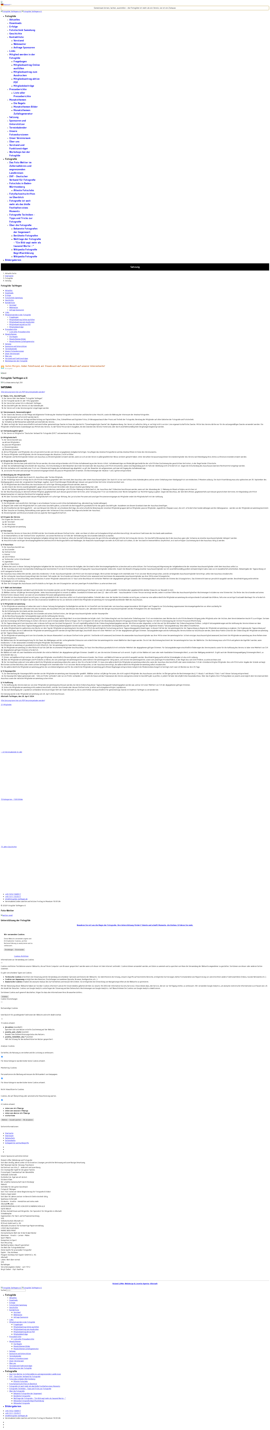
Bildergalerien (13, 260)
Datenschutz (10, 1138)
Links (12, 51)
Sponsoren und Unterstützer (16, 346)
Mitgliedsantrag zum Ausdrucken (21, 322)
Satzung (13, 117)
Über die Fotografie (20, 225)
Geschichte (15, 33)
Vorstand (19, 40)
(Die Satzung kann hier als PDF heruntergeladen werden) (23, 392)
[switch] (2, 1019)
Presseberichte (18, 89)
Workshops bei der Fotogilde (16, 361)
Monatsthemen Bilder (26, 106)
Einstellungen (9, 949)
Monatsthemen (17, 99)
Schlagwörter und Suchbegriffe (17, 1143)
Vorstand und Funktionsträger (16, 358)
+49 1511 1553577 (13, 896)
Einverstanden (19, 949)
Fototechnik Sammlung (22, 30)
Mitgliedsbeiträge (24, 85)
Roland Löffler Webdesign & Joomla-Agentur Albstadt (135, 1283)
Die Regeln (19, 103)
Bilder (135, 813)
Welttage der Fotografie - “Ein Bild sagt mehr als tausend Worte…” (27, 242)
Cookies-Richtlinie (21, 956)
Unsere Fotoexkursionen (14, 351)
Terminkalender (18, 127)
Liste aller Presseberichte (19, 332)
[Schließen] (2, 962)
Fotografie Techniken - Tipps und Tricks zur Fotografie (22, 218)
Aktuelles (14, 19)
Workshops (135, 834)
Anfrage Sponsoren (24, 47)
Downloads (15, 23)
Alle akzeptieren (28, 1120)
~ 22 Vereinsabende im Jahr (11, 752)
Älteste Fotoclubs (24, 190)
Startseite (9, 1133)
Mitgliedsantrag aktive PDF (20, 324)
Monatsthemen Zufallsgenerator (21, 341)
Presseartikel (135, 882)
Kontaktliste (16, 37)
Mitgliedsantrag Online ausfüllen (22, 319)
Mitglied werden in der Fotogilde (18, 315)
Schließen (5, 996)
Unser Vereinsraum (19, 138)
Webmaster (20, 44)
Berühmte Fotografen (26, 235)
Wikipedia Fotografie (25, 256)
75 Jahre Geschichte (9, 847)
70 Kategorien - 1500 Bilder (12, 799)
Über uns (14, 141)
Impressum (9, 1135)
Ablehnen (4, 1120)
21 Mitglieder (6, 704)
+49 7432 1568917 (13, 894)
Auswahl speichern (15, 1120)
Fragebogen (20, 61)
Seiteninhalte (10, 1140)
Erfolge (13, 26)
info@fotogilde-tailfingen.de (16, 899)
